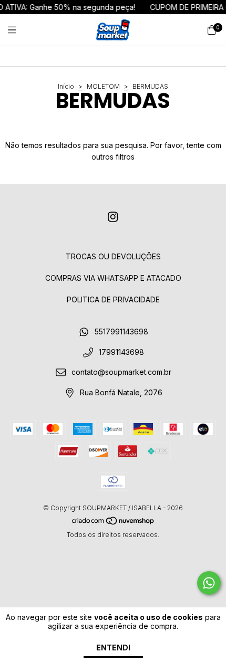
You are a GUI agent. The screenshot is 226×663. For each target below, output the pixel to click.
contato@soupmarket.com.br (121, 372)
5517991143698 (121, 331)
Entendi (113, 647)
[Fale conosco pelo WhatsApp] (209, 583)
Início (66, 86)
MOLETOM (103, 86)
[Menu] (18, 30)
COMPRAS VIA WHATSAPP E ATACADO (113, 277)
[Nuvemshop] (113, 523)
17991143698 (121, 352)
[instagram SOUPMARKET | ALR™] (113, 217)
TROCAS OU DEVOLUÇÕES (113, 256)
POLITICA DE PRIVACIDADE (113, 299)
